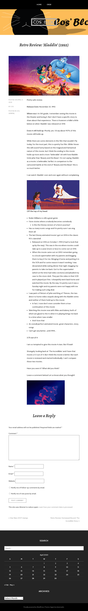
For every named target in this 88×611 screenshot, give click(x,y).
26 (10, 578)
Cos (12, 106)
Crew (49, 5)
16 (55, 571)
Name (11, 466)
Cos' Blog (44, 22)
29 (44, 578)
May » (12, 585)
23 (55, 575)
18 (78, 571)
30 (56, 578)
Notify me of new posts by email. (23, 494)
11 (78, 567)
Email (11, 474)
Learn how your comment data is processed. (56, 507)
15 (44, 571)
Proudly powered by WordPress (34, 607)
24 (67, 575)
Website (12, 481)
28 (33, 578)
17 (67, 571)
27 (21, 578)
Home (39, 5)
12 (10, 571)
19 (10, 575)
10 (67, 567)
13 (21, 571)
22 (44, 575)
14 (33, 571)
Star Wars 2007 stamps (19, 518)
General (12, 113)
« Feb (6, 585)
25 (78, 575)
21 (33, 575)
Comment (13, 433)
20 (21, 575)
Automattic (60, 607)
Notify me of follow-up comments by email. (28, 488)
